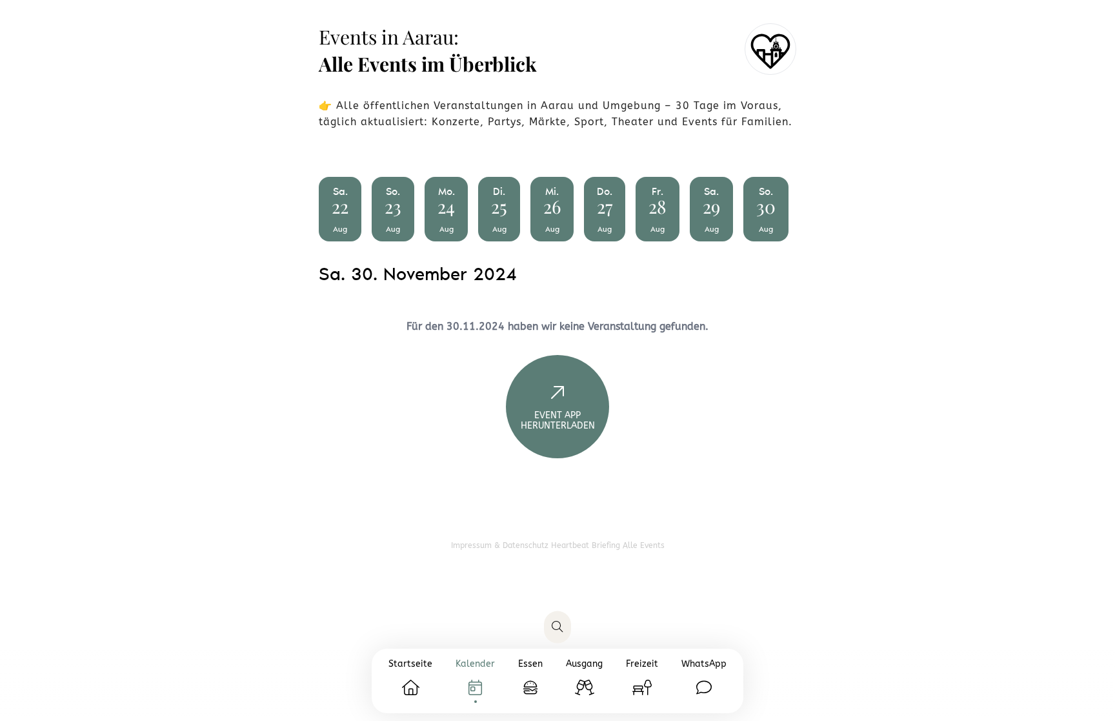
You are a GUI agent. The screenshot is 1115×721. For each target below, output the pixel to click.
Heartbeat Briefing (587, 545)
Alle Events (644, 545)
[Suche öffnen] (557, 627)
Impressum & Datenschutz (501, 545)
